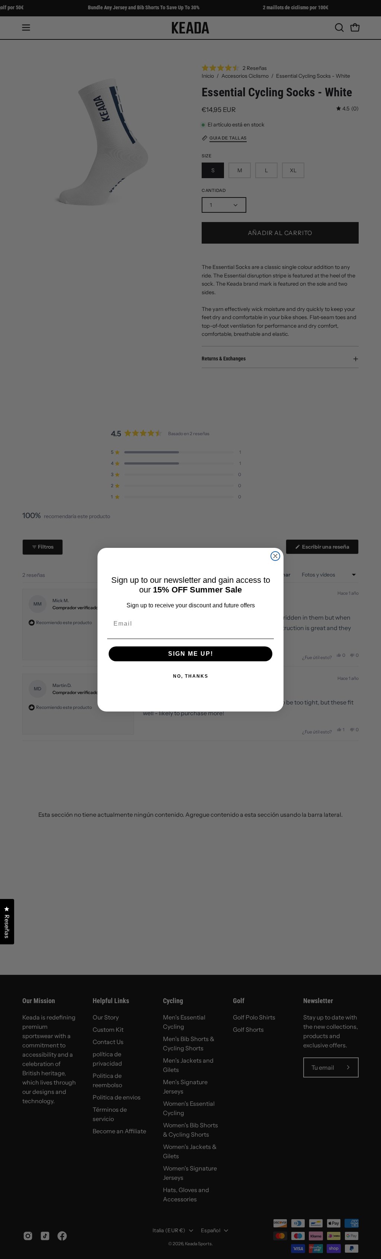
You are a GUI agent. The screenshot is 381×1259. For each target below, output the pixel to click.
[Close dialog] (275, 556)
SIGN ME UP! (190, 654)
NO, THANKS (190, 676)
